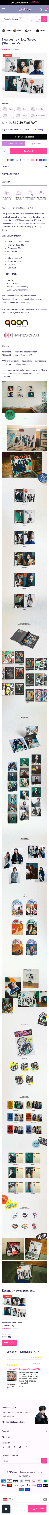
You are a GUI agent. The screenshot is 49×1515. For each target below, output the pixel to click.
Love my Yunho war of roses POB (23, 1369)
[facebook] (14, 1447)
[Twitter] (20, 1447)
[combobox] (8, 1499)
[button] (3, 3)
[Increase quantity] (24, 1511)
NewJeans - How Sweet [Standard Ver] (12, 1324)
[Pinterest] (9, 1447)
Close (24, 1431)
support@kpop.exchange (15, 1422)
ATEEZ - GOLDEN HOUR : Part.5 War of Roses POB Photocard (11, 1386)
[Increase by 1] (8, 149)
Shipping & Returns (10, 174)
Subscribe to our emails (10, 1455)
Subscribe (44, 1460)
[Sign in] (41, 9)
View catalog (3, 9)
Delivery (6, 182)
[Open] (6, 1509)
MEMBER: (5, 103)
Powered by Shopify (34, 1472)
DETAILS (5, 167)
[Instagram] (3, 1447)
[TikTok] (26, 1447)
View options (9, 1343)
